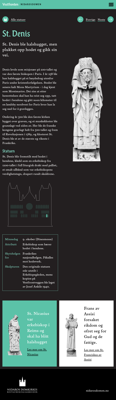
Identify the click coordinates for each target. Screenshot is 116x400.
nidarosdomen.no (97, 390)
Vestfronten (21, 5)
